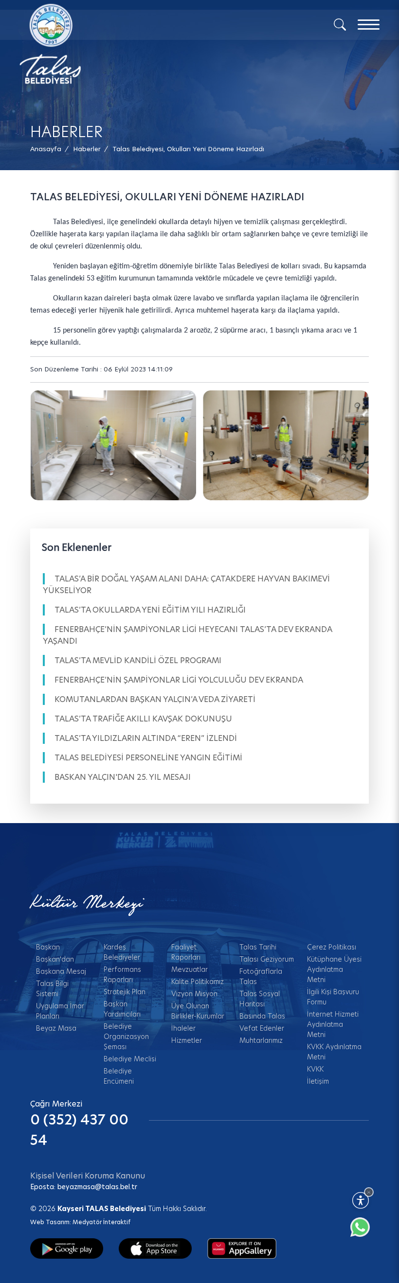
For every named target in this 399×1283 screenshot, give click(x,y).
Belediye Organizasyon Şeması (126, 1036)
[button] (188, 149)
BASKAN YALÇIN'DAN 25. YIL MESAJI (122, 777)
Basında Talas (262, 1016)
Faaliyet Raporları (185, 952)
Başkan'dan (55, 959)
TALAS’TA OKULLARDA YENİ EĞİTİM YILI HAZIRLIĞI (150, 609)
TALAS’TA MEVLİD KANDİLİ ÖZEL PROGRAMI (137, 660)
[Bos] (113, 445)
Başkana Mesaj (61, 971)
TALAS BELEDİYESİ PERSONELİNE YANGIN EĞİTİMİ (148, 757)
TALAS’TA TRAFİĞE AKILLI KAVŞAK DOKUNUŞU (143, 718)
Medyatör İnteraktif (101, 1222)
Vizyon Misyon (194, 994)
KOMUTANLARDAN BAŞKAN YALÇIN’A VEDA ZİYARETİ (154, 699)
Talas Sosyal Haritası (259, 999)
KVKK (315, 1069)
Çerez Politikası (331, 947)
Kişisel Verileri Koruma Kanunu (87, 1175)
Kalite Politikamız (197, 981)
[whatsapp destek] (365, 1232)
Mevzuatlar (189, 969)
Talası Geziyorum (266, 959)
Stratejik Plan (124, 992)
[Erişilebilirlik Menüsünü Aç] (360, 1200)
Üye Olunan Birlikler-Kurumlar (197, 1011)
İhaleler (183, 1028)
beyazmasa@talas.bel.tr (97, 1187)
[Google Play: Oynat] (66, 1248)
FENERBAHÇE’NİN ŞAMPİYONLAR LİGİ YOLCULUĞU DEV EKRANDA (178, 679)
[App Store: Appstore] (155, 1248)
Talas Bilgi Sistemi (52, 989)
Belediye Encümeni (119, 1076)
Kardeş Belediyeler (122, 952)
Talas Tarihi (257, 947)
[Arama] (340, 24)
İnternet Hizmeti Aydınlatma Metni (333, 1024)
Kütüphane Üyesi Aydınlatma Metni (334, 969)
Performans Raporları (122, 974)
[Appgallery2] (241, 1248)
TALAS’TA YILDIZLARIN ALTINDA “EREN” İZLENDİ (145, 738)
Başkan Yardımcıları (122, 1009)
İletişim (318, 1081)
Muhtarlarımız (261, 1040)
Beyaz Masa (56, 1028)
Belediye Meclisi (130, 1059)
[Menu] (369, 24)
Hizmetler (186, 1040)
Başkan (48, 947)
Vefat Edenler (261, 1028)
